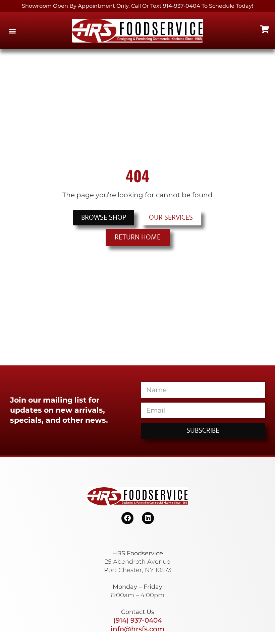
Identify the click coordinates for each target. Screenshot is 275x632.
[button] (12, 30)
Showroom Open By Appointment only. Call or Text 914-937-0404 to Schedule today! (137, 6)
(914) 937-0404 (137, 620)
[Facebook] (127, 518)
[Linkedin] (148, 518)
